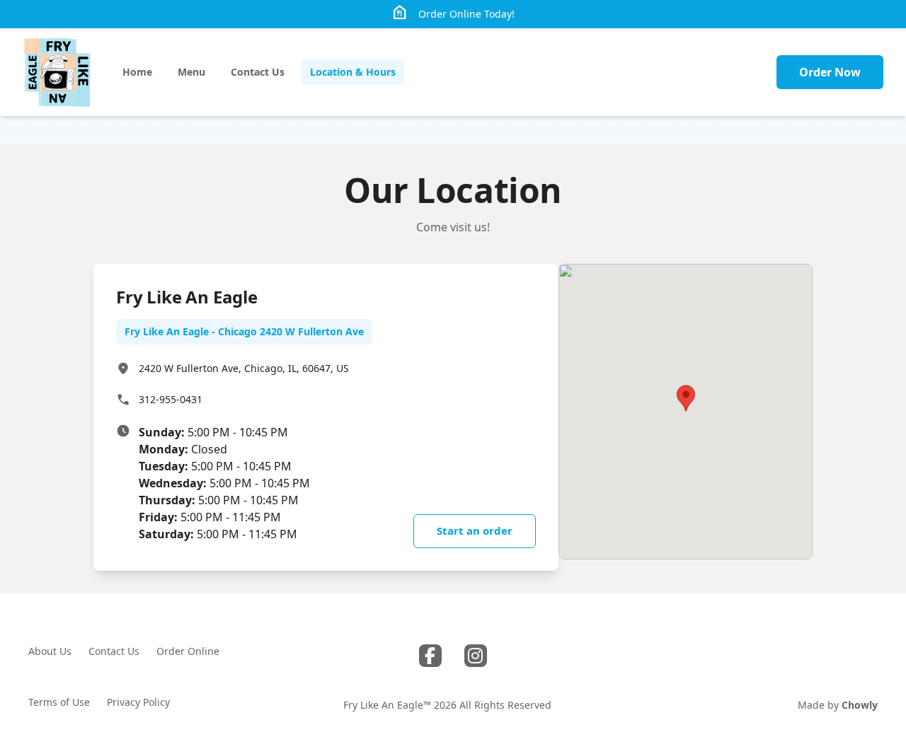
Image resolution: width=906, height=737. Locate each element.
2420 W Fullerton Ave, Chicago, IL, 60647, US (244, 368)
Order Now (830, 72)
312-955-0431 (170, 399)
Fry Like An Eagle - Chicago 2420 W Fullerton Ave (244, 331)
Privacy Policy (138, 702)
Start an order (474, 530)
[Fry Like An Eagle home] (57, 72)
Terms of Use (59, 702)
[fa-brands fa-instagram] (475, 655)
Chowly (860, 705)
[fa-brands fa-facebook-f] (430, 655)
